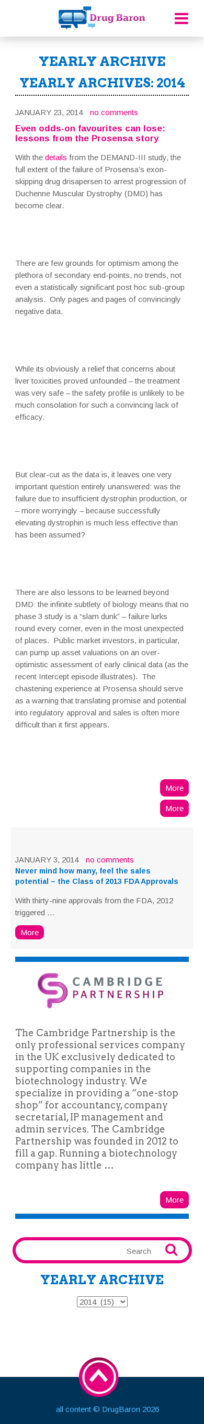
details (56, 157)
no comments (114, 112)
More (174, 787)
